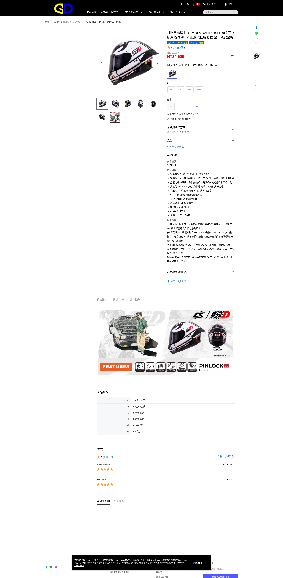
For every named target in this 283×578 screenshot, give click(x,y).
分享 (173, 281)
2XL (199, 89)
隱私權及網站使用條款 (119, 572)
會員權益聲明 (162, 577)
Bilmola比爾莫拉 (175, 146)
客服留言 (160, 572)
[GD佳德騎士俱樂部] (63, 8)
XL (189, 89)
